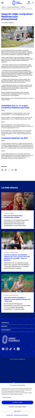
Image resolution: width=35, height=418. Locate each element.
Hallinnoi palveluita (6, 397)
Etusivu (3, 7)
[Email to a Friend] (12, 170)
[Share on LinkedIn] (16, 170)
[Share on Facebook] (6, 170)
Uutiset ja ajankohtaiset (13, 7)
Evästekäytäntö (9, 415)
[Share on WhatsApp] (2, 170)
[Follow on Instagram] (7, 349)
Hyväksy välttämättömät (17, 407)
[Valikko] (2, 3)
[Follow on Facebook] (3, 349)
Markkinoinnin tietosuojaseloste (21, 415)
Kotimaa (23, 7)
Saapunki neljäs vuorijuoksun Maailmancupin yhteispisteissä (17, 9)
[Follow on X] (14, 349)
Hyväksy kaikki (17, 402)
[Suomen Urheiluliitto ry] (17, 3)
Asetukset (17, 411)
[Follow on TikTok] (10, 349)
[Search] (33, 3)
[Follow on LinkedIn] (18, 349)
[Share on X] (9, 170)
